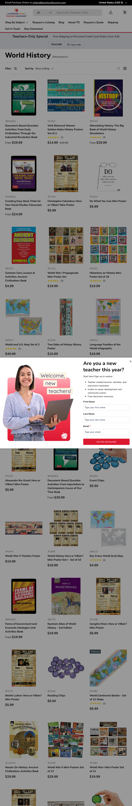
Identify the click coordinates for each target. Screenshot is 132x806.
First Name (89, 401)
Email (87, 426)
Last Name (88, 413)
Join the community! (106, 441)
